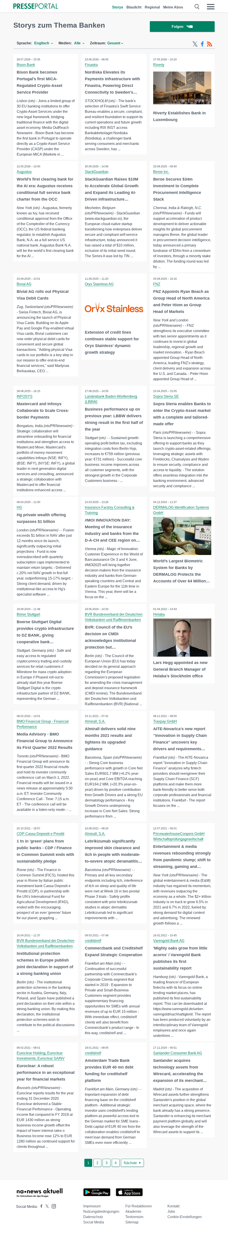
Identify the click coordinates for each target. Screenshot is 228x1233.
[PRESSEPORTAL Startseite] (35, 6)
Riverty (158, 65)
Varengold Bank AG (168, 941)
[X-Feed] (195, 44)
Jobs (171, 1211)
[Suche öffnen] (197, 7)
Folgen (177, 27)
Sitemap (131, 1222)
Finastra (91, 65)
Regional (152, 7)
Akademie (133, 1211)
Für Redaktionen (138, 1206)
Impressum (92, 1206)
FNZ (156, 284)
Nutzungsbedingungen (101, 1211)
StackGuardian (96, 172)
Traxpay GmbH (165, 721)
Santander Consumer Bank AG (177, 1053)
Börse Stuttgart (28, 614)
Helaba (159, 614)
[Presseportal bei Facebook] (40, 1206)
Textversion (134, 1217)
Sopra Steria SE (166, 396)
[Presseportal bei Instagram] (52, 1206)
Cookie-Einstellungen (184, 1217)
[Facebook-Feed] (202, 44)
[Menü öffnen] (211, 7)
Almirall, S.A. (95, 721)
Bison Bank (26, 65)
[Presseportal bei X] (46, 1206)
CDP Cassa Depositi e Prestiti (40, 834)
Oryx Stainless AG (99, 284)
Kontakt (173, 1206)
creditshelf (93, 941)
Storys (117, 7)
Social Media (93, 1222)
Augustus (24, 172)
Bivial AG (24, 284)
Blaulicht (133, 7)
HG (19, 507)
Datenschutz (93, 1217)
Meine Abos (173, 7)
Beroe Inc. (161, 172)
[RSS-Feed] (209, 44)
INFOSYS (25, 396)
